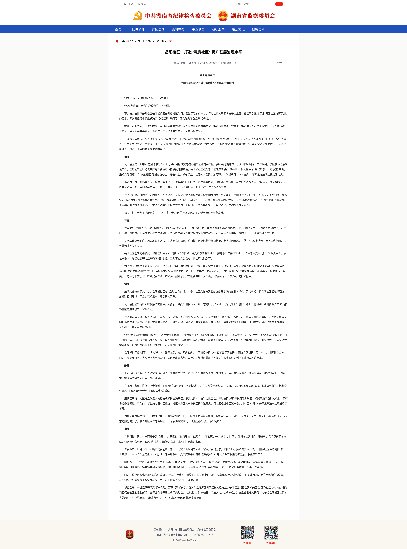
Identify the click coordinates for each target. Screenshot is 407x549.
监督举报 (178, 29)
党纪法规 (158, 29)
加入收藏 (141, 4)
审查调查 (198, 29)
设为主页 (128, 4)
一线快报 (159, 41)
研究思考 (258, 29)
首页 (118, 29)
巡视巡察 (218, 29)
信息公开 (138, 29)
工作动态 (147, 41)
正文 (169, 41)
